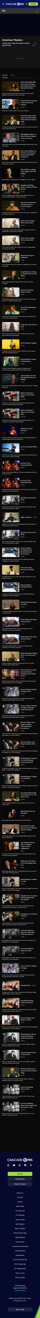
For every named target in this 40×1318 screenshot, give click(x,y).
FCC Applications (20, 1269)
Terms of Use (20, 1273)
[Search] (26, 4)
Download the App (20, 1233)
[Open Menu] (37, 11)
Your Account (20, 1211)
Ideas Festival (20, 1237)
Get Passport (20, 1224)
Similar (12, 75)
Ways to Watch (20, 1228)
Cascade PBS (18, 1298)
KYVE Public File (20, 1264)
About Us (20, 1193)
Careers (20, 1202)
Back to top (20, 1309)
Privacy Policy (20, 1277)
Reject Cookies (20, 1184)
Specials (4, 75)
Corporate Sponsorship (20, 1246)
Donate (33, 4)
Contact (20, 1197)
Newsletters (20, 1179)
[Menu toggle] (3, 4)
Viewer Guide (20, 1220)
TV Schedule (20, 1215)
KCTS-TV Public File (20, 1260)
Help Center (20, 1206)
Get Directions (20, 1290)
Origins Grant (20, 1242)
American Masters (12, 39)
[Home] (20, 1160)
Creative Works (20, 1251)
